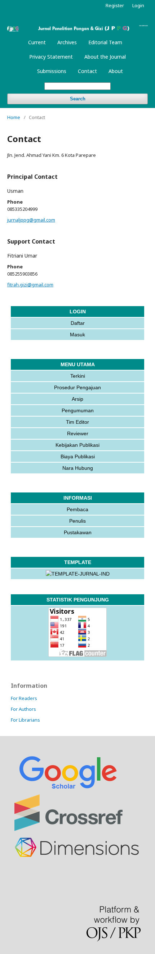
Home (13, 117)
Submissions (51, 71)
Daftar (78, 323)
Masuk (77, 334)
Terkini (77, 376)
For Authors (23, 709)
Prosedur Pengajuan (77, 387)
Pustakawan (78, 532)
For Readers (24, 698)
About (115, 71)
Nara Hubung (77, 468)
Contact (87, 71)
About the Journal (105, 56)
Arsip (77, 399)
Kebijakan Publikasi (77, 445)
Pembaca (77, 509)
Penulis (77, 521)
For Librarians (25, 720)
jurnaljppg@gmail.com (31, 220)
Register (115, 5)
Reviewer (77, 433)
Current (37, 42)
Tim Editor (77, 422)
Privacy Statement (51, 56)
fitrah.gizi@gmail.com (30, 284)
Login (138, 5)
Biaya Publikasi (78, 456)
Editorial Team (105, 42)
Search (77, 98)
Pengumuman (78, 410)
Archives (67, 42)
